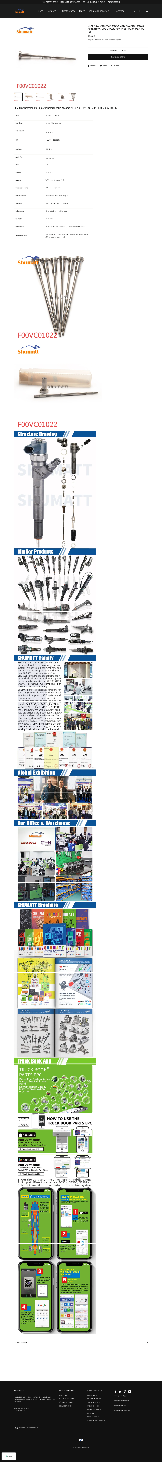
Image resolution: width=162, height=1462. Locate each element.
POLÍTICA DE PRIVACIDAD (66, 1399)
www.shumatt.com (120, 1396)
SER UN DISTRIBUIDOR (65, 1406)
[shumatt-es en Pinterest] (125, 1391)
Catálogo (52, 11)
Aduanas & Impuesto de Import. (96, 1420)
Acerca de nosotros (99, 11)
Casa (40, 11)
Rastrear (119, 11)
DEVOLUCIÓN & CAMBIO (93, 1406)
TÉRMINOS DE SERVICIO (66, 1402)
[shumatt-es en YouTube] (129, 1391)
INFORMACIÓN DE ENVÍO (94, 1409)
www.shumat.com (120, 1406)
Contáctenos (69, 11)
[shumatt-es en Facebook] (115, 1391)
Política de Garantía (93, 1417)
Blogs (82, 11)
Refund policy (20, 1342)
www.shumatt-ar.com (121, 1401)
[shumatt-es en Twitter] (120, 1391)
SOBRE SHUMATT (64, 1395)
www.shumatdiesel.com (122, 1410)
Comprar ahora (118, 57)
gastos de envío (95, 40)
